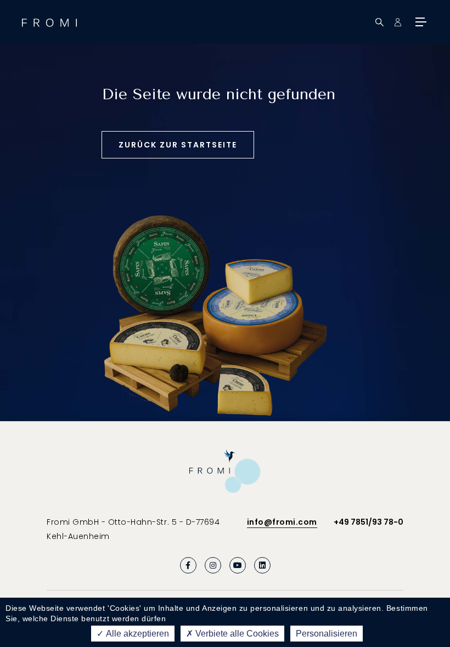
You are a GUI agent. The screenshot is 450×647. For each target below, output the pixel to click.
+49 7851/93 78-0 (368, 522)
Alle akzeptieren (136, 633)
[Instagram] (213, 565)
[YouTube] (237, 565)
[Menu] (420, 22)
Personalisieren (326, 633)
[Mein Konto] (398, 22)
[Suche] (379, 22)
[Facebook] (188, 565)
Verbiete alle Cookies (236, 633)
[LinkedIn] (262, 565)
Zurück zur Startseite (178, 144)
